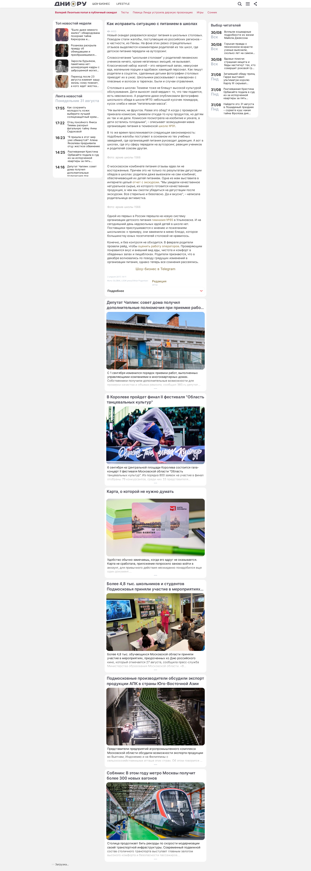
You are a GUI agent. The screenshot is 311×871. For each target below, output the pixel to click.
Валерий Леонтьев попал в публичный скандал (86, 12)
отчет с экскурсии (145, 182)
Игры (200, 12)
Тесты (125, 12)
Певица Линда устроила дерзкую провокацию (163, 12)
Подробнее (115, 291)
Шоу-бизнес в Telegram (155, 269)
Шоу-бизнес (101, 3)
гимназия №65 (163, 220)
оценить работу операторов (158, 246)
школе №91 (167, 126)
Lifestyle (123, 3)
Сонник (212, 12)
